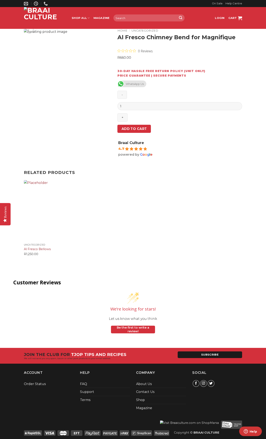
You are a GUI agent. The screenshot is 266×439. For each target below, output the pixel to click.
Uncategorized (145, 30)
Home (122, 30)
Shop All (79, 18)
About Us (144, 384)
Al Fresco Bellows (37, 249)
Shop (140, 400)
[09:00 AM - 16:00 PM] (36, 3)
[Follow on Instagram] (203, 383)
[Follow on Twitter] (211, 383)
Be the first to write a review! (133, 329)
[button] (219, 18)
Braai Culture (131, 143)
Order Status (35, 384)
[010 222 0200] (46, 3)
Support (87, 392)
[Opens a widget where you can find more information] (250, 432)
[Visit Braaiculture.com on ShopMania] (189, 424)
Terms (85, 400)
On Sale (217, 3)
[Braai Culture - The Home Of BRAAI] (44, 18)
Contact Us (145, 392)
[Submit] (180, 18)
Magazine (102, 18)
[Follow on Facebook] (196, 383)
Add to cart (134, 129)
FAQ (83, 384)
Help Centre (233, 3)
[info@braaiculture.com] (26, 3)
